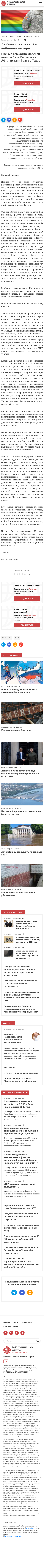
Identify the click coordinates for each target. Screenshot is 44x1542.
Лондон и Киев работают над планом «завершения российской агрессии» (20, 773)
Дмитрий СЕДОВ (15, 36)
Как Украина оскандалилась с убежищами (18, 893)
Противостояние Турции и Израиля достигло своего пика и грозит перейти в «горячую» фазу (21, 1009)
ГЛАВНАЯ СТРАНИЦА (32, 36)
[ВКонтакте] (9, 120)
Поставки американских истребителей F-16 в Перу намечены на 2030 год (28, 939)
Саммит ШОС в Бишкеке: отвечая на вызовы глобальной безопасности (20, 983)
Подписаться (27, 83)
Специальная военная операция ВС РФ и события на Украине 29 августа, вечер (27, 954)
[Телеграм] (3, 120)
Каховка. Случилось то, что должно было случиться (21, 812)
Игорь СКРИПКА (15, 849)
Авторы (16, 1357)
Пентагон (6, 638)
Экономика (27, 1323)
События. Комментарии (13, 1092)
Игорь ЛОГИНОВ (15, 808)
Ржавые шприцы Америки (16, 730)
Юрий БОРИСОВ (14, 686)
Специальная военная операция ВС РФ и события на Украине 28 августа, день (21, 1250)
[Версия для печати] (25, 39)
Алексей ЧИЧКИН (18, 918)
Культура (7, 1326)
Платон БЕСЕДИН (18, 1029)
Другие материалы (11, 655)
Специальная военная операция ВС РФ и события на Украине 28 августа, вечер (21, 1239)
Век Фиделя (10, 1067)
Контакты (24, 1357)
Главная (6, 1323)
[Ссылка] (20, 120)
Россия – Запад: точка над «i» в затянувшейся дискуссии (19, 690)
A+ (15, 39)
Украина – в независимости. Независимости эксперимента (13, 1038)
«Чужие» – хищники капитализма (21, 1072)
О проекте (7, 1357)
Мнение (6, 1023)
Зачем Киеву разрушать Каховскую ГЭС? (21, 853)
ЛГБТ (17, 638)
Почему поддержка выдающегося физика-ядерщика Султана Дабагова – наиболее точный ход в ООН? (21, 1158)
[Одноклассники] (14, 120)
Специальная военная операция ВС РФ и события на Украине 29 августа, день (21, 1216)
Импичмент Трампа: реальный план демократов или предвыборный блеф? (22, 1228)
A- (19, 40)
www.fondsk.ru (31, 1528)
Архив (31, 1357)
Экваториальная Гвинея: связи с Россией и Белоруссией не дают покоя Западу (27, 924)
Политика (16, 1323)
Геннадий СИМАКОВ (16, 727)
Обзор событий (18, 934)
